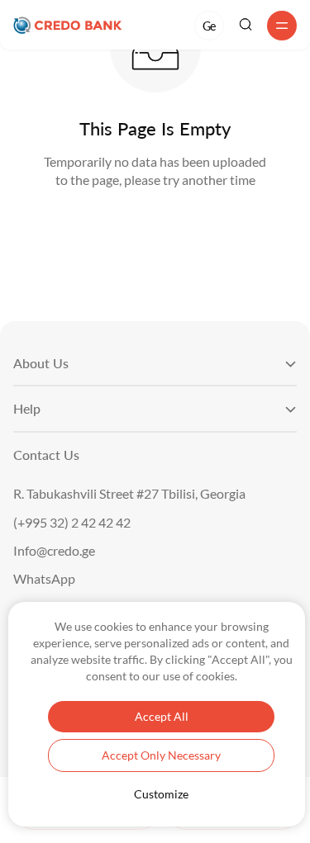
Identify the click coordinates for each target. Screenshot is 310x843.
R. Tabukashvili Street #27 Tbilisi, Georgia (129, 493)
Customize (161, 794)
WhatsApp (44, 578)
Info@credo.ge (54, 550)
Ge (209, 26)
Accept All (161, 716)
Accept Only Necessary (161, 755)
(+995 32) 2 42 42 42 (72, 522)
